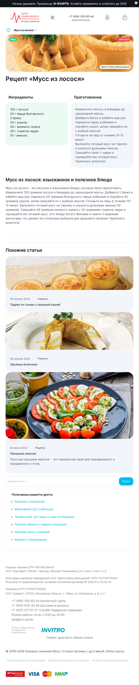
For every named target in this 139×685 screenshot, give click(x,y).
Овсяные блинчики (23, 364)
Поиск (126, 481)
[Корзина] (124, 17)
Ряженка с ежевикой (29, 501)
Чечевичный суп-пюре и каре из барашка (44, 517)
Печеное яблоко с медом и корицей (40, 524)
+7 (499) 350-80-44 (81, 16)
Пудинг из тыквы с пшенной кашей (35, 304)
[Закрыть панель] (136, 2)
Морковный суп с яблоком (33, 509)
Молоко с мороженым (30, 539)
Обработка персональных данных (68, 660)
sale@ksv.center (22, 619)
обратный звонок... (81, 20)
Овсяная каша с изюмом (32, 532)
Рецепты (43, 298)
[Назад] (9, 30)
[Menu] (52, 17)
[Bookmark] (107, 17)
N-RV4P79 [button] (61, 3)
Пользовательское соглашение (26, 660)
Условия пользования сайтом (110, 660)
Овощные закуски (23, 453)
